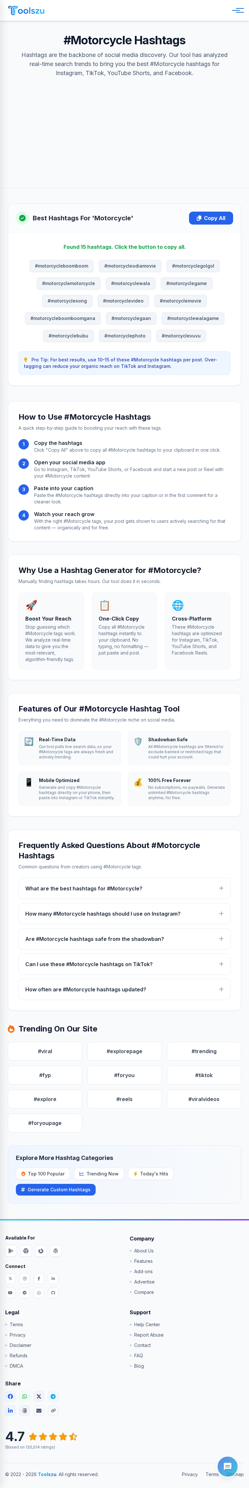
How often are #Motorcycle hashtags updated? (85, 989)
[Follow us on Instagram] (24, 1278)
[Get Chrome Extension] (26, 1251)
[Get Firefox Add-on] (41, 1251)
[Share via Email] (39, 1410)
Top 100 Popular (46, 1173)
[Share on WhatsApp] (24, 1396)
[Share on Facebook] (10, 1396)
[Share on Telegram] (53, 1396)
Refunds (19, 1355)
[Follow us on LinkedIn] (53, 1278)
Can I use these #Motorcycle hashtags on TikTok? (89, 964)
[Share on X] (39, 1396)
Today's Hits (154, 1173)
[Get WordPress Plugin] (56, 1251)
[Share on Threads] (24, 1410)
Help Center (147, 1324)
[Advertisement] (124, 126)
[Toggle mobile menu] (237, 10)
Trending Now (103, 1173)
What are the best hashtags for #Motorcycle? (83, 888)
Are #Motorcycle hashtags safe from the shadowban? (94, 939)
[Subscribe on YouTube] (10, 1293)
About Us (144, 1250)
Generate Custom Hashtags (59, 1189)
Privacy (18, 1335)
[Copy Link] (53, 1410)
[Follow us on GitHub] (53, 1293)
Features (143, 1261)
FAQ (138, 1355)
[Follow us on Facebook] (39, 1278)
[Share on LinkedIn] (10, 1410)
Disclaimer (20, 1345)
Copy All (214, 218)
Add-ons (143, 1271)
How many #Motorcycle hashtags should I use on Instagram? (103, 913)
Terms (16, 1324)
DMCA (16, 1366)
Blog (139, 1366)
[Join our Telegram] (24, 1293)
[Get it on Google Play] (11, 1251)
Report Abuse (149, 1335)
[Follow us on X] (10, 1278)
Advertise (144, 1281)
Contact (142, 1345)
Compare (144, 1292)
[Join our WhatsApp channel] (39, 1293)
